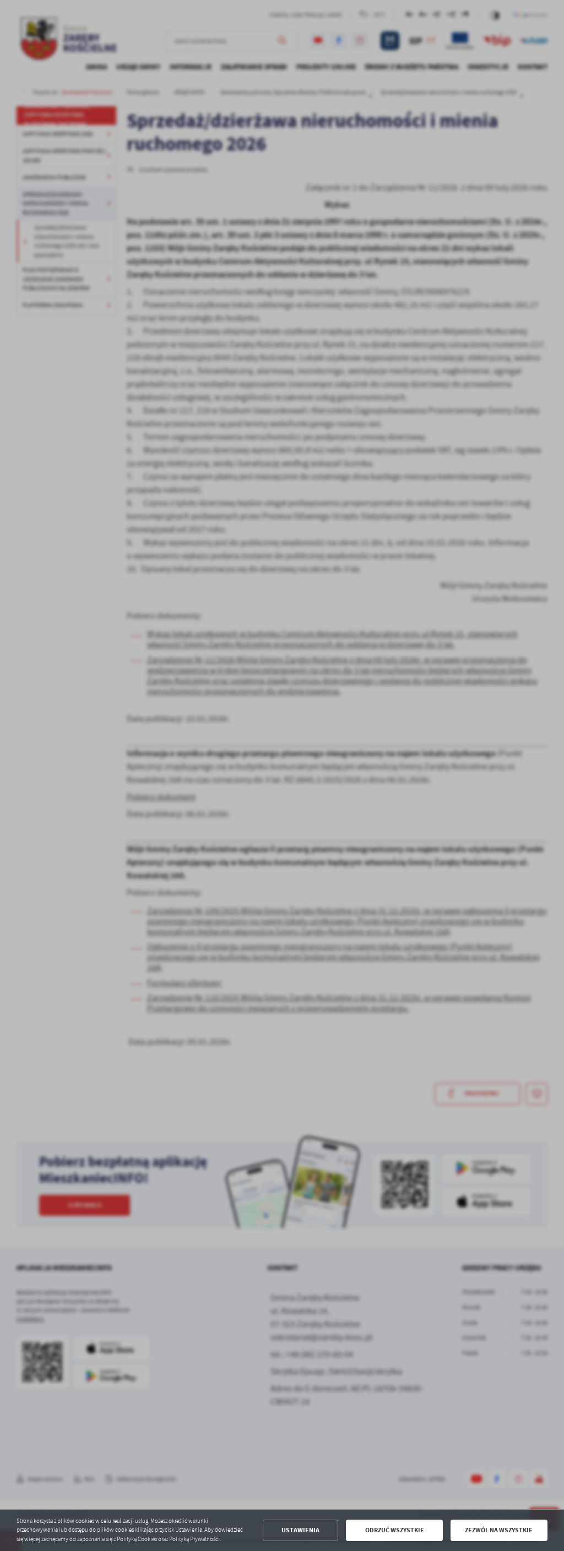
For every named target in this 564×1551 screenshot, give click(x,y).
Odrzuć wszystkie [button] (394, 1530)
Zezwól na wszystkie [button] (499, 1530)
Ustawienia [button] (300, 1530)
